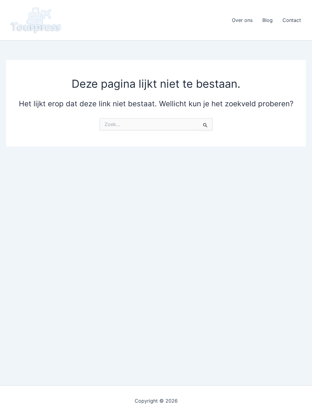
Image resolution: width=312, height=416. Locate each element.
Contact (291, 20)
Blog (267, 20)
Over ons (242, 20)
